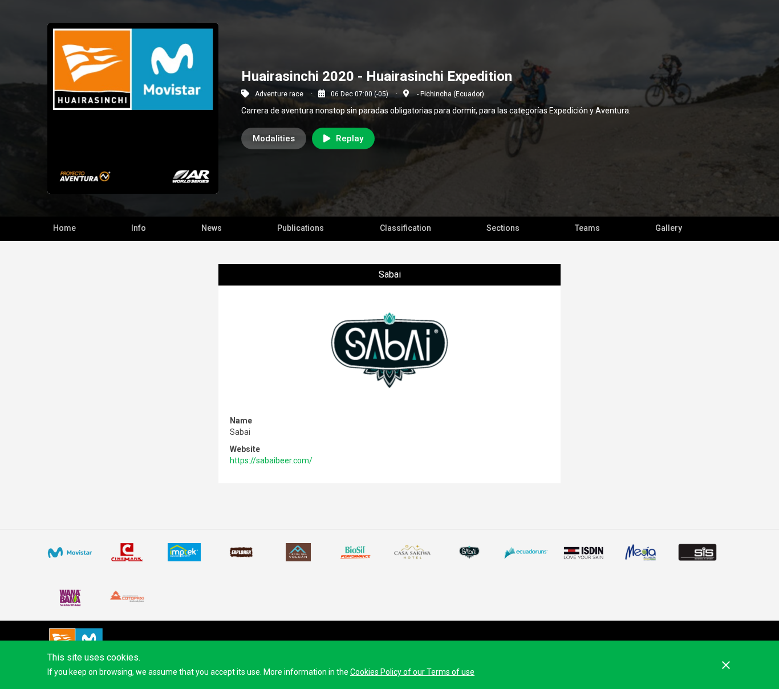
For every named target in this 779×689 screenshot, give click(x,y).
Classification (405, 228)
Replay (349, 138)
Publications (300, 228)
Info (138, 228)
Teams (587, 228)
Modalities (274, 138)
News (211, 228)
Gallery (668, 228)
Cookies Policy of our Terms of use (412, 671)
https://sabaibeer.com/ (271, 460)
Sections (503, 228)
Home (64, 228)
